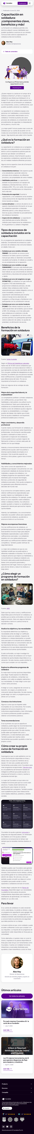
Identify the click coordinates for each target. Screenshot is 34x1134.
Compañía (5, 1092)
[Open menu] (29, 3)
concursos (25, 832)
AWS (8, 608)
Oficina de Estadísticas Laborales (18, 363)
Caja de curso (27, 767)
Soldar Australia (12, 359)
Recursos (5, 1088)
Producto (5, 1084)
